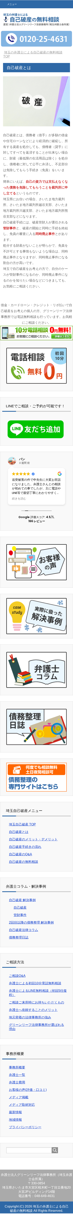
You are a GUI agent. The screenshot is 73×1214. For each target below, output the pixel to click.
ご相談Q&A (17, 975)
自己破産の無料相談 (23, 861)
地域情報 (15, 1119)
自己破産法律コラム (23, 930)
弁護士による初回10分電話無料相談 (35, 983)
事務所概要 (17, 1067)
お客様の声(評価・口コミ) (28, 1089)
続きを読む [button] (19, 499)
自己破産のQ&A (20, 854)
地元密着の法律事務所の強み (30, 1017)
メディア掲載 (18, 1097)
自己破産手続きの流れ (25, 846)
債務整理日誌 (18, 937)
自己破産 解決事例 (22, 900)
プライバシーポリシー (25, 1127)
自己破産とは (18, 832)
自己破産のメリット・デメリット (33, 839)
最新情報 (15, 1112)
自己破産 (20, 907)
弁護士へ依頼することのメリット (33, 1010)
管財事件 (20, 915)
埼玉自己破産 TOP (22, 824)
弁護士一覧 (17, 1075)
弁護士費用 (17, 1082)
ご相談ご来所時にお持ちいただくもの (36, 1002)
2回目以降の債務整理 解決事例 (31, 922)
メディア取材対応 (22, 1104)
